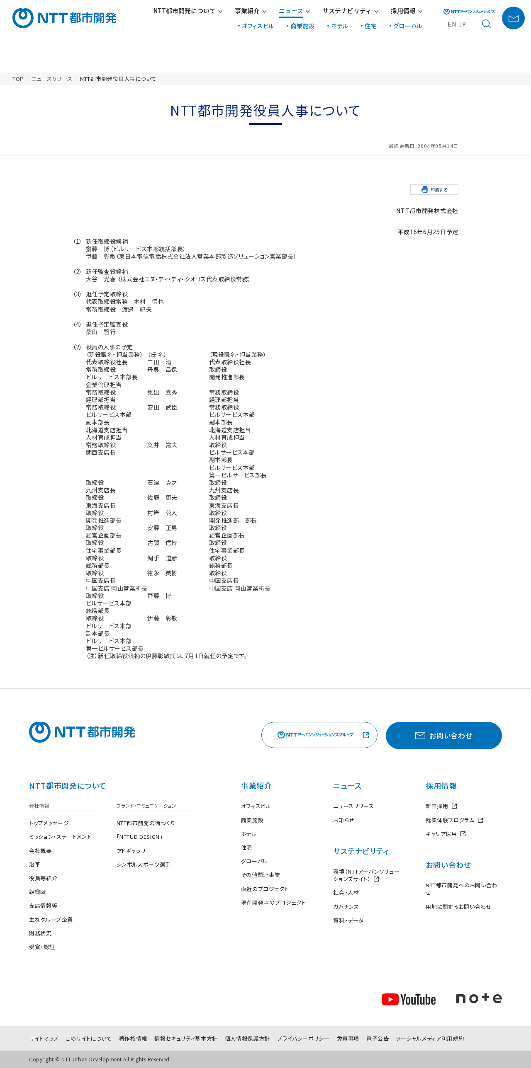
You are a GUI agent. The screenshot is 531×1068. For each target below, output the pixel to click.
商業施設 (302, 26)
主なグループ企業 (51, 919)
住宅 (371, 26)
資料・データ (348, 920)
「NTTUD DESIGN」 (140, 836)
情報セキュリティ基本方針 (186, 1038)
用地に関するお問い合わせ (459, 907)
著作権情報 (133, 1038)
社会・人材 (346, 892)
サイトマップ (43, 1038)
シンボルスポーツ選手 (144, 864)
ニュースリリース (353, 806)
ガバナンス (346, 907)
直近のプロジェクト (265, 889)
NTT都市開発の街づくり (146, 823)
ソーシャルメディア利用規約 (430, 1038)
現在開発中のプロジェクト (273, 902)
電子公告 (377, 1038)
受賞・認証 (42, 947)
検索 (487, 24)
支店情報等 (43, 905)
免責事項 (348, 1038)
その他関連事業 (260, 875)
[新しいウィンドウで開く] (469, 11)
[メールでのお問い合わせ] (513, 18)
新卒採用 (441, 806)
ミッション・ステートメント (60, 836)
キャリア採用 (445, 834)
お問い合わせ (448, 865)
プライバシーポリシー (303, 1038)
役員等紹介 (43, 878)
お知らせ (344, 820)
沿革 (34, 864)
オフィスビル (258, 26)
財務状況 (40, 933)
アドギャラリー (134, 851)
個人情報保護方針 (247, 1038)
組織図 (37, 892)
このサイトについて (89, 1038)
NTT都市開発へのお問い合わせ (461, 888)
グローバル (408, 26)
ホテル (339, 26)
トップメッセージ (49, 823)
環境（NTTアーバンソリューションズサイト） (368, 875)
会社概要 (40, 851)
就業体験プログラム (454, 820)
